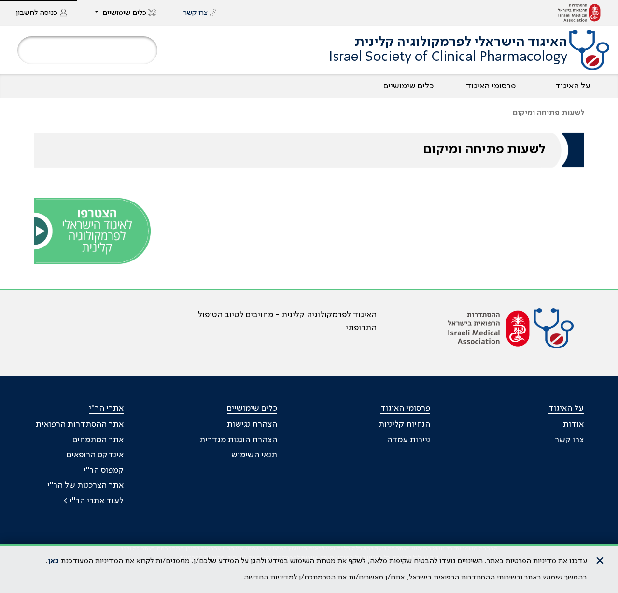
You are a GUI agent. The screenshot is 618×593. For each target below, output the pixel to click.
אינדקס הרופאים (95, 454)
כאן (53, 561)
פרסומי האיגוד (491, 86)
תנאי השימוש (254, 454)
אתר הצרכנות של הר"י (85, 485)
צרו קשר (569, 439)
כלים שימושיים (408, 86)
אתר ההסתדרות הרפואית (80, 424)
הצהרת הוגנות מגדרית (238, 439)
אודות (573, 424)
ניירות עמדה (408, 439)
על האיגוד (572, 86)
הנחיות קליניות (404, 424)
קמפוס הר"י (104, 470)
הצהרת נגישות (252, 424)
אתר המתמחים (98, 439)
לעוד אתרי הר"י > (93, 500)
